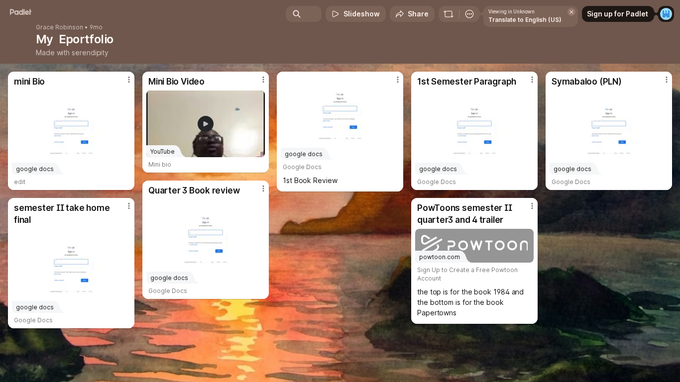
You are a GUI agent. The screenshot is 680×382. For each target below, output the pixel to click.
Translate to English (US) (525, 19)
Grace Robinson (59, 27)
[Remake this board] (448, 14)
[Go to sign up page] (666, 14)
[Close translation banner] (571, 12)
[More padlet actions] (469, 14)
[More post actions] (128, 79)
